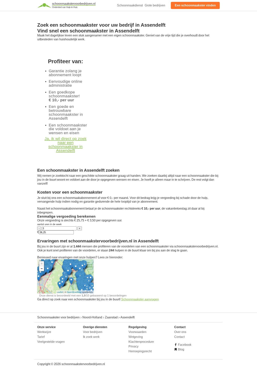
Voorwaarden (137, 332)
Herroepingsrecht (140, 351)
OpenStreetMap (74, 291)
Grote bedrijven (155, 5)
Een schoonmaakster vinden (195, 5)
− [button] (42, 269)
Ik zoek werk (91, 336)
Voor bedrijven (92, 332)
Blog (180, 349)
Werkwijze (44, 332)
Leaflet (60, 291)
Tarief (41, 336)
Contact (179, 336)
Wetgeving (135, 336)
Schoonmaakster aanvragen (140, 299)
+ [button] (42, 263)
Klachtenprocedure (141, 341)
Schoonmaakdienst (130, 5)
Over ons (180, 332)
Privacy (133, 346)
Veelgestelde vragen (51, 341)
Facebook (184, 344)
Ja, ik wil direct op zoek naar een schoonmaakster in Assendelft (66, 144)
